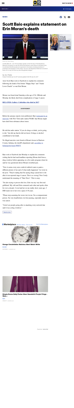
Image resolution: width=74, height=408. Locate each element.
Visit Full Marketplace (42, 224)
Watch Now (67, 3)
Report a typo (7, 212)
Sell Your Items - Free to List (24, 224)
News (5, 17)
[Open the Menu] (3, 3)
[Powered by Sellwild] (45, 329)
